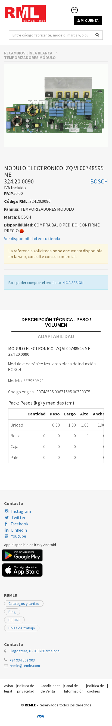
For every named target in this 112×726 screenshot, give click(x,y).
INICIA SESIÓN (72, 282)
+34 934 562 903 (22, 660)
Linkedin (19, 530)
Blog (12, 611)
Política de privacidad (25, 688)
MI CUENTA (89, 21)
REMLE (30, 705)
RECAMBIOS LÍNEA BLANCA (28, 53)
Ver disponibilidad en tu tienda (32, 238)
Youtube (18, 536)
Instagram (21, 511)
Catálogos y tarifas (23, 603)
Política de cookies (95, 688)
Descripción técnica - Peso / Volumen (56, 322)
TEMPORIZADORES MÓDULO (30, 57)
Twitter (18, 517)
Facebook (19, 523)
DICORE (14, 619)
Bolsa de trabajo (21, 628)
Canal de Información (73, 688)
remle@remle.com (25, 665)
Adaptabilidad (56, 336)
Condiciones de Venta (51, 688)
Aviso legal (8, 688)
